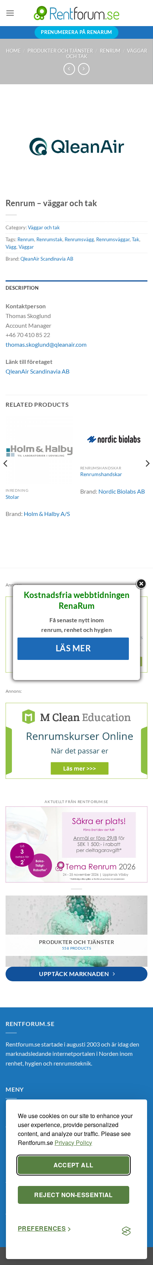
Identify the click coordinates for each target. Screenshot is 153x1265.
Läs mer (73, 648)
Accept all (73, 1165)
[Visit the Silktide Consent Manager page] (126, 1231)
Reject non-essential (73, 1194)
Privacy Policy (73, 1142)
